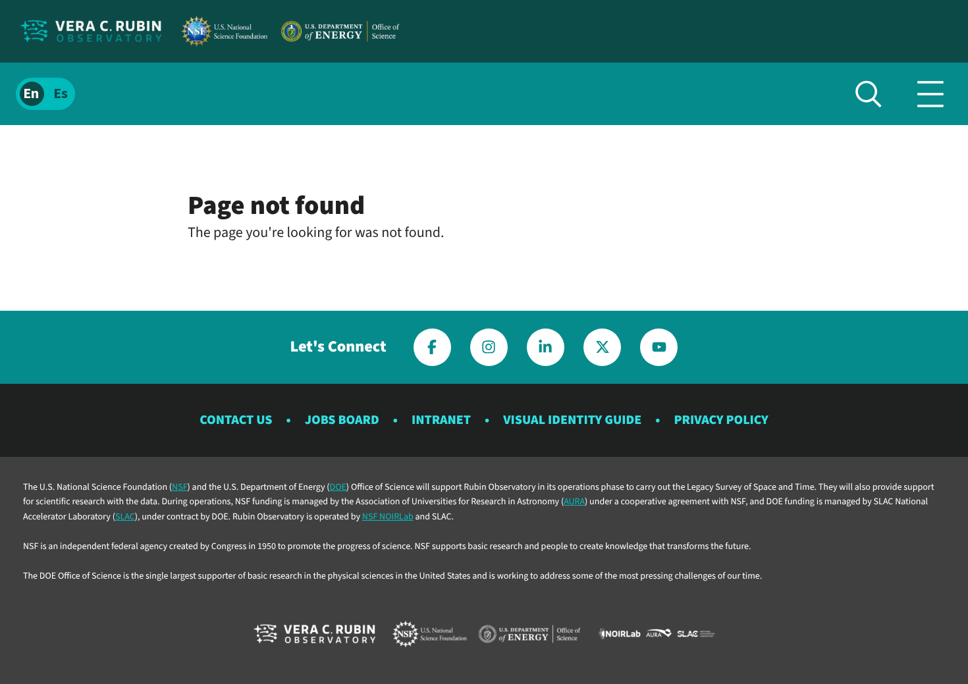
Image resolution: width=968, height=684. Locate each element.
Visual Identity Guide (572, 420)
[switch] (45, 94)
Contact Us (236, 420)
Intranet (441, 420)
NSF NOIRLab (388, 516)
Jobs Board (342, 420)
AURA (574, 501)
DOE (338, 487)
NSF (179, 487)
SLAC (125, 516)
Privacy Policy (721, 420)
